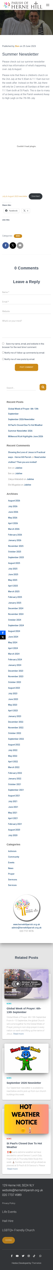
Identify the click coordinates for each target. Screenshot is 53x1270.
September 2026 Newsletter (21, 419)
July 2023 (12, 693)
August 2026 (14, 500)
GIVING (8, 1240)
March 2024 (13, 654)
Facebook (12, 1256)
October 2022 (14, 733)
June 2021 (13, 807)
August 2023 (14, 688)
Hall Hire (7, 1221)
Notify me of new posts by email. (20, 359)
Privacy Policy (8, 1203)
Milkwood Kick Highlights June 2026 (25, 436)
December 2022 (15, 722)
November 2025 (15, 546)
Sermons (12, 879)
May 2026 (12, 518)
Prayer (11, 874)
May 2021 (12, 813)
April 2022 (13, 761)
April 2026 (13, 523)
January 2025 (14, 603)
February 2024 (15, 659)
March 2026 (13, 529)
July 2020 (12, 835)
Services (12, 885)
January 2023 (14, 716)
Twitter (23, 1256)
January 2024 (14, 665)
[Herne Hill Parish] (23, 5)
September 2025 (16, 557)
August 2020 (14, 830)
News (18, 236)
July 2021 (12, 801)
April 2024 (13, 648)
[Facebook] (3, 633)
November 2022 (15, 727)
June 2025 (13, 574)
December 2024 (15, 608)
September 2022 (16, 739)
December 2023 (15, 671)
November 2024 (15, 614)
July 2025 (12, 569)
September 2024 (16, 625)
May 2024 (12, 642)
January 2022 (14, 778)
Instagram (28, 1256)
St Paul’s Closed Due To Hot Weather (25, 425)
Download (36, 196)
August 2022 (14, 744)
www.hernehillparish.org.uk (26, 924)
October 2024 (14, 620)
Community (13, 857)
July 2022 (12, 750)
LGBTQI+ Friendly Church (18, 1230)
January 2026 (14, 540)
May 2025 (12, 580)
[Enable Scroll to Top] (47, 1264)
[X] (3, 637)
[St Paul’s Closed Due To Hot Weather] (26, 1119)
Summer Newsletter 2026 (20, 431)
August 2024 (14, 631)
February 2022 (15, 773)
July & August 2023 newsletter (14, 196)
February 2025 (15, 597)
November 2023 (15, 676)
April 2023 (13, 710)
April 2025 (13, 586)
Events (11, 862)
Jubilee (18, 468)
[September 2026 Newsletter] (26, 1058)
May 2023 (12, 705)
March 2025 (13, 591)
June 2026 (13, 512)
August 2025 (14, 563)
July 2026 (12, 506)
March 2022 (13, 767)
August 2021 (14, 795)
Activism (12, 851)
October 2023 (14, 682)
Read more (18, 1034)
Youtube (17, 1256)
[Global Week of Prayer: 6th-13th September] (26, 984)
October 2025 (14, 551)
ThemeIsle (36, 1263)
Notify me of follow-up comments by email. (25, 353)
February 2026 (15, 535)
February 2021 (15, 824)
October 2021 (14, 784)
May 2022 (12, 756)
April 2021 (13, 818)
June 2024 (13, 637)
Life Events (9, 1212)
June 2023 (13, 699)
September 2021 (16, 790)
